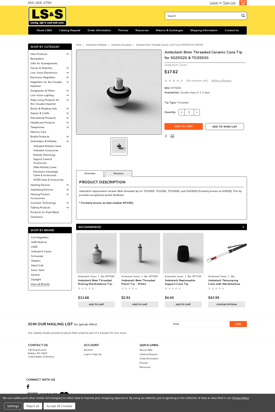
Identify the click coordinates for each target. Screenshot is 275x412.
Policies (123, 30)
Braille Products (39, 136)
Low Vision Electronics (43, 73)
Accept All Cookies (59, 406)
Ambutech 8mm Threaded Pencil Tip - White (138, 282)
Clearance (36, 217)
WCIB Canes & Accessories (48, 180)
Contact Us (232, 30)
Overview (89, 173)
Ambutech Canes (41, 251)
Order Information (99, 30)
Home (78, 45)
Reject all (33, 406)
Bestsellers (37, 59)
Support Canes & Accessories (42, 161)
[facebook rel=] (28, 386)
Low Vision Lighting (42, 95)
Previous (239, 227)
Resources (142, 30)
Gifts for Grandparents (43, 63)
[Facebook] (166, 136)
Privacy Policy (240, 398)
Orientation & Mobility (43, 141)
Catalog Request (69, 30)
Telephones (37, 127)
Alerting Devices (40, 185)
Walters (36, 261)
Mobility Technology (44, 155)
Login (214, 3)
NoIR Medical (39, 242)
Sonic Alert (37, 270)
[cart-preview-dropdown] (242, 2)
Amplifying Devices (41, 189)
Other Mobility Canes (44, 167)
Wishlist (88, 350)
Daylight (36, 279)
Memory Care (38, 132)
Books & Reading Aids (43, 108)
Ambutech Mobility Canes (47, 146)
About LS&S (44, 30)
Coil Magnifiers (40, 237)
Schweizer (37, 256)
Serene (35, 275)
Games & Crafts (39, 113)
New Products (38, 54)
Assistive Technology (43, 203)
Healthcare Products (42, 122)
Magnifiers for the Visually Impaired (46, 84)
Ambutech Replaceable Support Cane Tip (180, 282)
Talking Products (40, 207)
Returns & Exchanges (169, 30)
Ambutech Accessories (45, 150)
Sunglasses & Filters (42, 90)
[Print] (172, 136)
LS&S (34, 247)
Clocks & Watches (41, 68)
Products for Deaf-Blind (44, 212)
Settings (13, 406)
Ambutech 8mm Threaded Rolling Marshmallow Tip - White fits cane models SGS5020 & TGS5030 (96, 282)
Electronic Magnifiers (42, 77)
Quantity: (170, 112)
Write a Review (221, 81)
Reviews (118, 173)
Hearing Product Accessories (40, 196)
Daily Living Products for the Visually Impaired (44, 102)
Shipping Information (204, 30)
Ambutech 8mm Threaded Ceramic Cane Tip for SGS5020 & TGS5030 (169, 45)
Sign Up (229, 3)
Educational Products (43, 118)
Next (243, 227)
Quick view (96, 270)
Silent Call (37, 265)
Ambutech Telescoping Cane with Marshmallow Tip (224, 282)
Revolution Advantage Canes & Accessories (45, 173)
